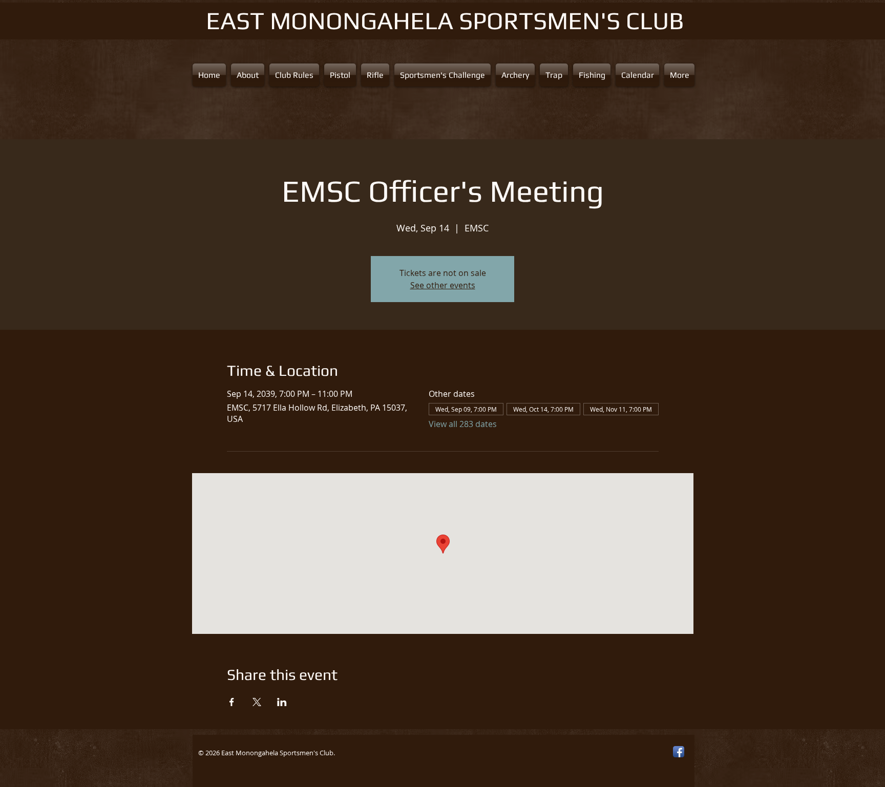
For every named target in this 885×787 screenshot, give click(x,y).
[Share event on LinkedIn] (282, 702)
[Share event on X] (257, 702)
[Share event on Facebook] (232, 702)
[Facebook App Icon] (678, 751)
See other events (442, 285)
